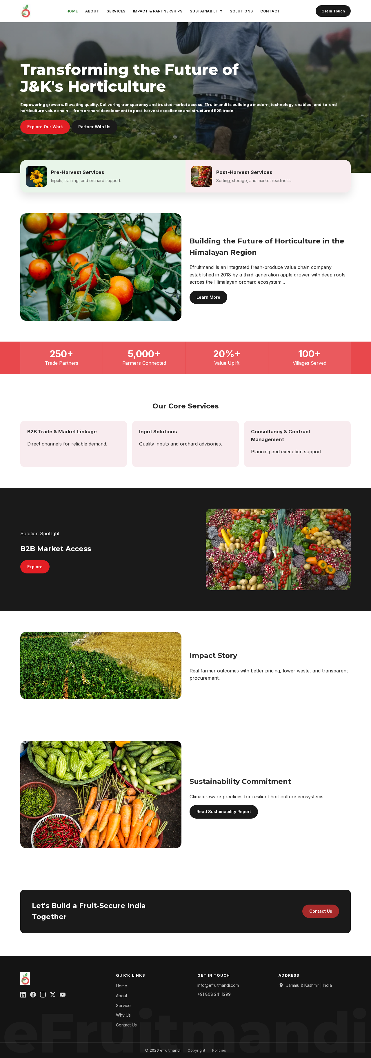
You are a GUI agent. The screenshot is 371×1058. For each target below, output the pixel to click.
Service (123, 1005)
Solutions (241, 11)
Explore (35, 566)
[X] (53, 996)
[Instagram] (43, 996)
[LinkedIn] (23, 996)
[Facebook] (33, 996)
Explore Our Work (45, 126)
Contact (270, 11)
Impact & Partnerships (158, 11)
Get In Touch (333, 11)
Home (72, 11)
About (92, 11)
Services (116, 11)
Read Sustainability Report (224, 811)
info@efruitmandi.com (218, 985)
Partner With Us (94, 126)
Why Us (123, 1015)
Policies (219, 1050)
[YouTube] (63, 996)
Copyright (196, 1050)
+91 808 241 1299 (214, 994)
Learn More (208, 297)
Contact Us (320, 911)
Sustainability (206, 11)
